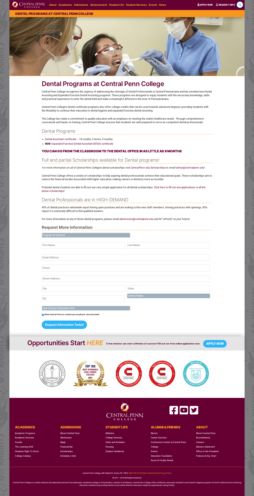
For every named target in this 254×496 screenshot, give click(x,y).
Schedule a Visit (68, 456)
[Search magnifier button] (240, 5)
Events (153, 4)
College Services (114, 437)
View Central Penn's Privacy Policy (156, 473)
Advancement (98, 4)
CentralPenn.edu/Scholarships (148, 167)
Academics (65, 4)
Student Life (116, 4)
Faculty (18, 442)
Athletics (110, 433)
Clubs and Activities (115, 442)
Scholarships (66, 451)
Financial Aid (66, 446)
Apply (63, 442)
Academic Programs (25, 433)
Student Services (136, 4)
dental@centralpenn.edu (190, 167)
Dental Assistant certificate (60, 139)
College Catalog (23, 456)
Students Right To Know (27, 451)
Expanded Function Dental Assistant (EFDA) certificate (82, 143)
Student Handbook (115, 451)
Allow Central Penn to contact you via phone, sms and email (71, 314)
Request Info (227, 5)
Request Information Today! (64, 324)
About (53, 4)
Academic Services (24, 437)
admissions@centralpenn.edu (136, 219)
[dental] (173, 410)
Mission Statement (205, 446)
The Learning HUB (24, 446)
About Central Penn (70, 433)
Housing (110, 446)
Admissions (81, 4)
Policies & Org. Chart (206, 456)
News (162, 4)
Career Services (159, 437)
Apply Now (206, 5)
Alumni (154, 433)
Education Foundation (161, 456)
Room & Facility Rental (162, 460)
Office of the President (207, 451)
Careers (200, 442)
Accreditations (203, 437)
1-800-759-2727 (134, 473)
